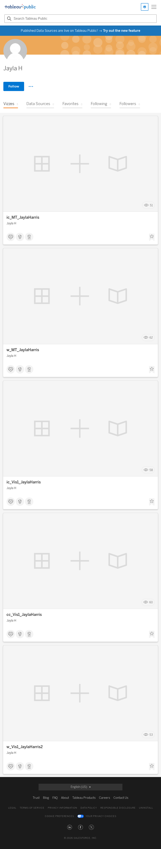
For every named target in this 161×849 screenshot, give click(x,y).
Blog (46, 798)
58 (151, 470)
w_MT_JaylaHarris (22, 350)
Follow (13, 86)
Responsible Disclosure (118, 808)
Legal (12, 808)
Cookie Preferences (59, 816)
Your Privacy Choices (101, 816)
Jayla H (11, 223)
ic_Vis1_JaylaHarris (23, 482)
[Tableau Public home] (20, 7)
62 (151, 337)
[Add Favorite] (152, 237)
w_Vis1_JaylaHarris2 (24, 747)
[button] (69, 827)
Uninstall (146, 808)
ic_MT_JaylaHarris (22, 217)
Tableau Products (84, 798)
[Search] (8, 18)
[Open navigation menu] (154, 7)
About (65, 798)
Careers (104, 798)
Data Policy (88, 808)
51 (151, 205)
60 (151, 602)
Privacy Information (62, 808)
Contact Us (120, 798)
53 (151, 734)
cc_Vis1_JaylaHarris (24, 614)
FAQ (55, 798)
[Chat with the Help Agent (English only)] (144, 7)
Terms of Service (32, 808)
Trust (36, 798)
